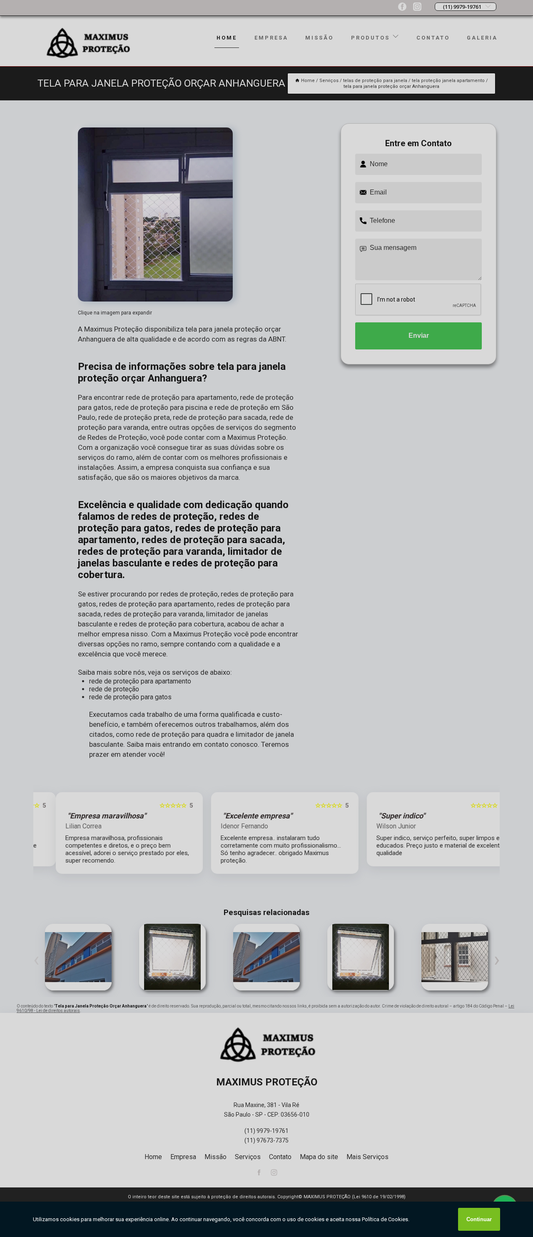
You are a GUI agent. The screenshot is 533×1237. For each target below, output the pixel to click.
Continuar (479, 1219)
